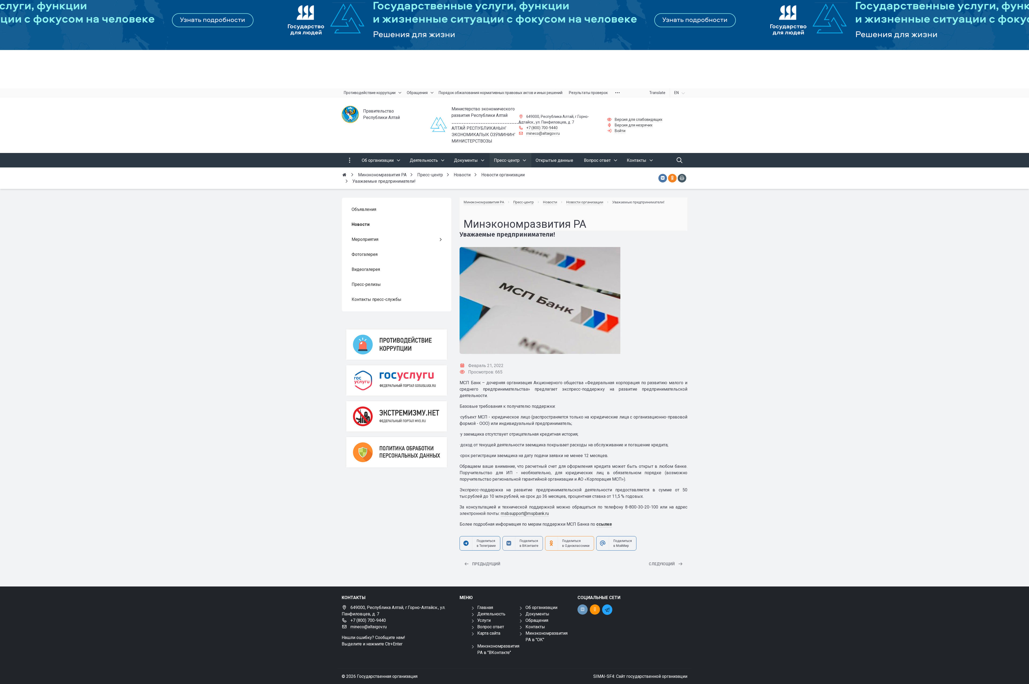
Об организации (541, 607)
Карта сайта (488, 633)
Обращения (536, 620)
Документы (537, 613)
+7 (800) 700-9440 (542, 128)
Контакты (535, 626)
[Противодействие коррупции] (396, 344)
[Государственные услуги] (396, 380)
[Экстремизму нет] (396, 416)
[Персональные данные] (396, 452)
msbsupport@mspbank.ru (525, 513)
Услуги (484, 620)
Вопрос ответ (490, 626)
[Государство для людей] (514, 44)
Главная (485, 607)
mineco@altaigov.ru (543, 133)
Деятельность (491, 613)
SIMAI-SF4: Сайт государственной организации (640, 676)
